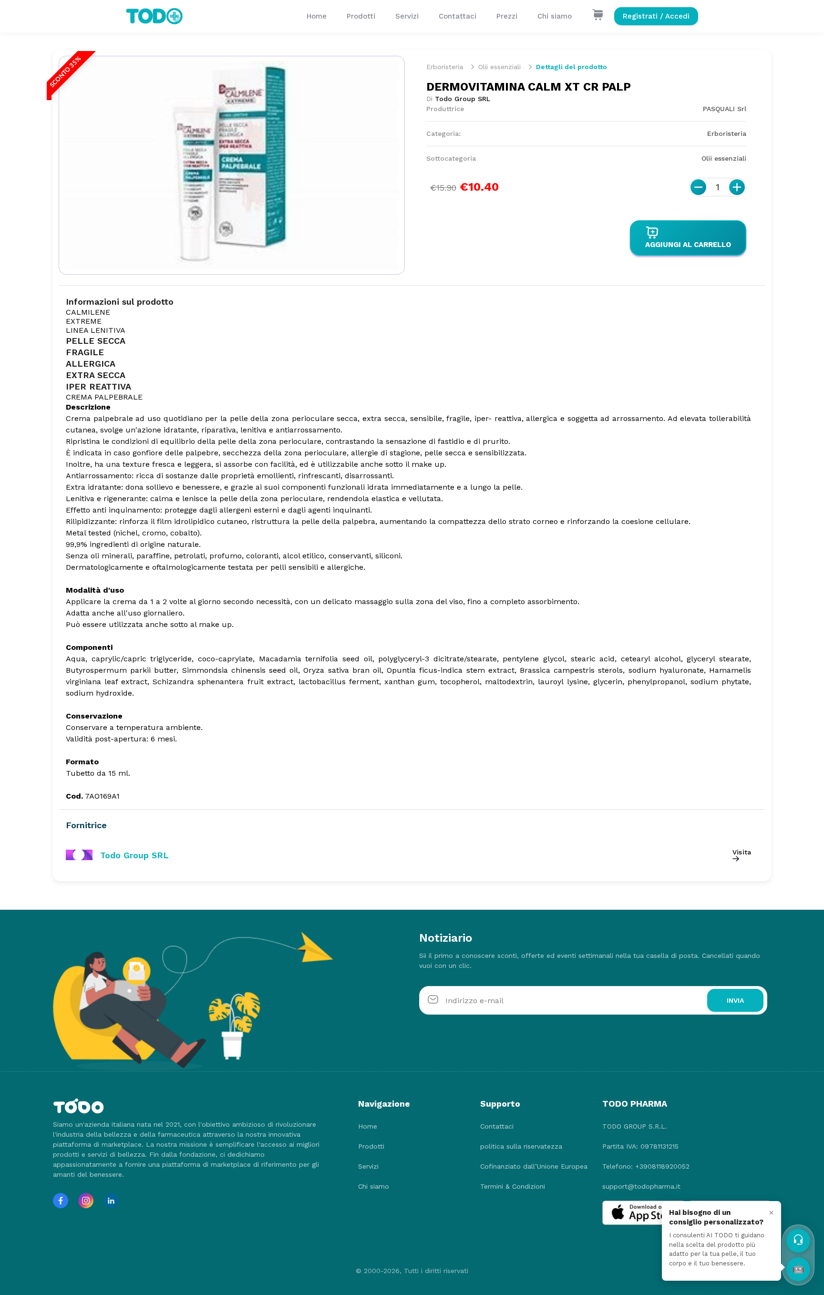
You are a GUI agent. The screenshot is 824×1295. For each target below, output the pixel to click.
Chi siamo (554, 16)
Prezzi (506, 16)
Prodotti (361, 16)
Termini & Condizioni (512, 1186)
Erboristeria (444, 67)
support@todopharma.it (641, 1186)
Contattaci (457, 16)
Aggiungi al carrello (688, 244)
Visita (741, 852)
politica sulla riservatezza (521, 1146)
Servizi (407, 16)
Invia (735, 1000)
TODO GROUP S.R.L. (634, 1126)
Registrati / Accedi (656, 16)
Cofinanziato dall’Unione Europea (533, 1166)
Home (317, 16)
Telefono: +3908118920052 (646, 1166)
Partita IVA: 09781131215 (640, 1146)
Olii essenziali (499, 67)
